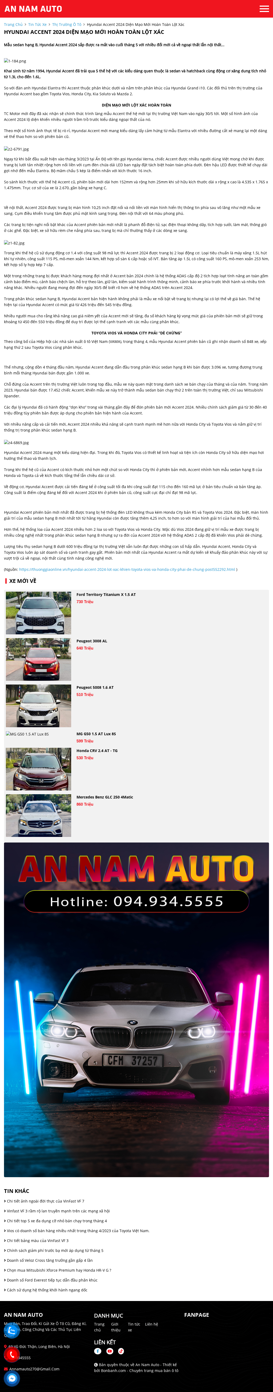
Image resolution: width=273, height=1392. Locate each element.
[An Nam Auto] (33, 8)
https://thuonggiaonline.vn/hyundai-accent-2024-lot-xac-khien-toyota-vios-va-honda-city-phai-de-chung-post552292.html (127, 569)
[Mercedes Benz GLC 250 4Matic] (38, 815)
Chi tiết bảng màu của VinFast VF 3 (37, 1240)
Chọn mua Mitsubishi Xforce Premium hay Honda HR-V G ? (58, 1270)
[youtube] (109, 1351)
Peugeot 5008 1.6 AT (95, 687)
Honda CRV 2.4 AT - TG (97, 750)
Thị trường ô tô (66, 24)
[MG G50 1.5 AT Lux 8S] (38, 734)
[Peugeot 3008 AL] (38, 659)
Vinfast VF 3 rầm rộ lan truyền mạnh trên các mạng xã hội (58, 1210)
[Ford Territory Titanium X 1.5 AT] (38, 613)
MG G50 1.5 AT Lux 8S (96, 733)
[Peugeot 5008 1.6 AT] (38, 706)
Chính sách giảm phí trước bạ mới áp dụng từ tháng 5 (54, 1250)
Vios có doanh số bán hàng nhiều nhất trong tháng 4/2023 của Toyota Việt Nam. (78, 1230)
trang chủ (13, 24)
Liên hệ (151, 1324)
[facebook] (99, 1351)
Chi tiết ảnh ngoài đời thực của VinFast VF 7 (45, 1201)
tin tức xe (37, 24)
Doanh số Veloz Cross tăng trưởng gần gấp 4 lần (49, 1260)
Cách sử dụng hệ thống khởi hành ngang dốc (46, 1289)
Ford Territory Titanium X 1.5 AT (106, 594)
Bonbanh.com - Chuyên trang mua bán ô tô (139, 1370)
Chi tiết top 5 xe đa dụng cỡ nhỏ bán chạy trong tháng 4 (56, 1220)
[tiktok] (119, 1351)
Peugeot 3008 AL (92, 640)
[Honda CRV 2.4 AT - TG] (38, 769)
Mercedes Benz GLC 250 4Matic (105, 797)
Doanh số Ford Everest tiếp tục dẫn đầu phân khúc (52, 1280)
